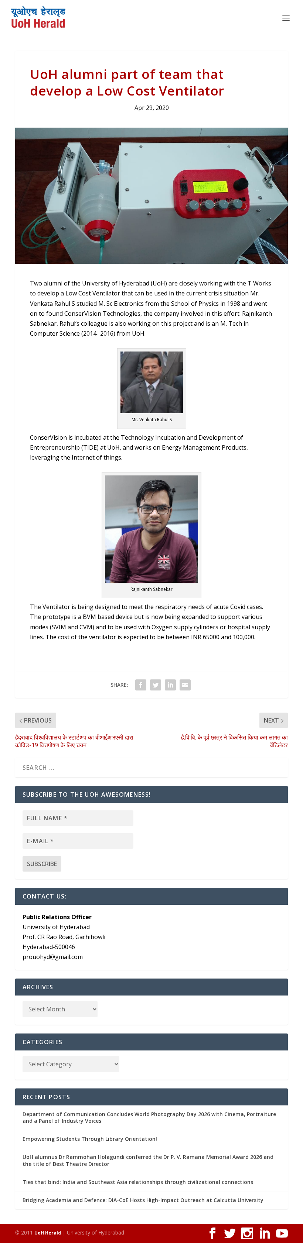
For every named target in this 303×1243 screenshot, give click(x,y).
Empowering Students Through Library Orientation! (90, 1138)
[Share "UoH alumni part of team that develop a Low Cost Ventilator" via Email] (185, 685)
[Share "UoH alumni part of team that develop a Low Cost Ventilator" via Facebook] (140, 685)
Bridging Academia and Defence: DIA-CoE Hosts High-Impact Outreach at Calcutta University (143, 1200)
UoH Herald (47, 1233)
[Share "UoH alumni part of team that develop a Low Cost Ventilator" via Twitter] (155, 685)
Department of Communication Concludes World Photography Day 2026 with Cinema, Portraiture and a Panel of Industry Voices (149, 1117)
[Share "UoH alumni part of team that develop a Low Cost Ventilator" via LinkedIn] (170, 685)
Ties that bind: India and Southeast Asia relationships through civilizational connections (138, 1181)
